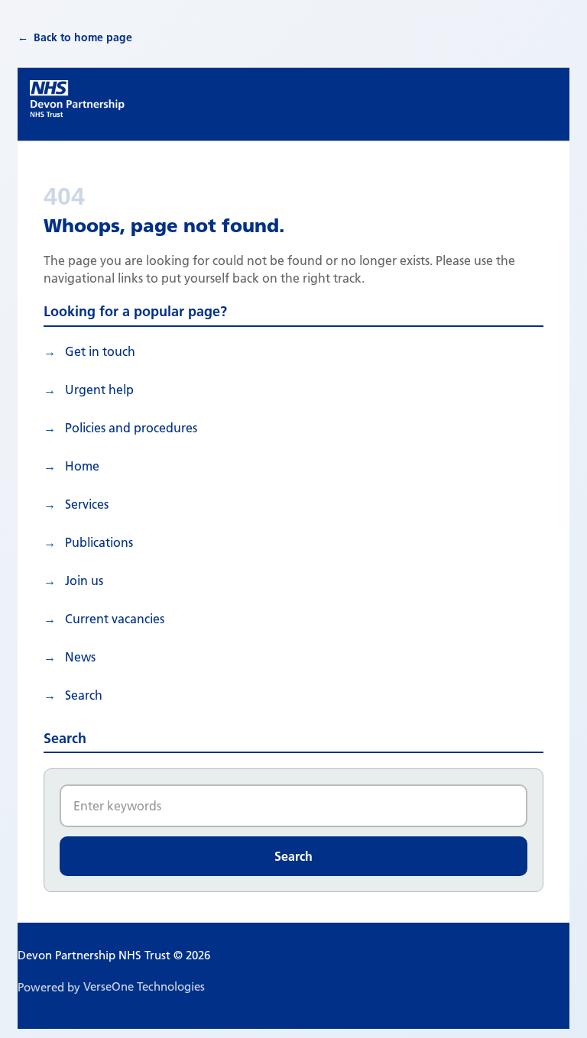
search (83, 695)
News (80, 657)
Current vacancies (114, 618)
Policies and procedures (131, 427)
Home (82, 466)
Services (87, 504)
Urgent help (99, 389)
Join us (84, 580)
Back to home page (83, 37)
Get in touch (100, 351)
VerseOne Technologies (144, 986)
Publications (99, 542)
